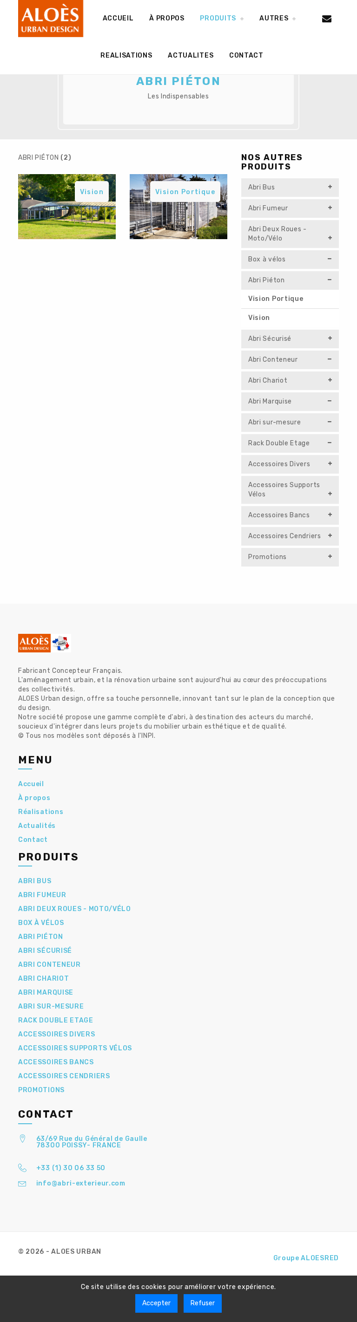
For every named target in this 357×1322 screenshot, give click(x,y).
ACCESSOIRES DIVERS (56, 1034)
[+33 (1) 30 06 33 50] (22, 1169)
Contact (33, 840)
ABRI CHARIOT (43, 979)
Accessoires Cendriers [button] (284, 536)
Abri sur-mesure (274, 422)
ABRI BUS (35, 881)
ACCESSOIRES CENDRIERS (64, 1076)
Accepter (156, 1303)
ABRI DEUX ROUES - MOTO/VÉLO (74, 909)
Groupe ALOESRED (306, 1258)
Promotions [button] (267, 557)
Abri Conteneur (273, 360)
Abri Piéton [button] (266, 280)
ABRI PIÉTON (40, 937)
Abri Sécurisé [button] (269, 339)
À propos (34, 798)
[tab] (290, 187)
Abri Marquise (270, 401)
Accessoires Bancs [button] (279, 515)
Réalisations (40, 812)
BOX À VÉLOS (41, 923)
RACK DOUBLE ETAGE (55, 1020)
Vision (259, 318)
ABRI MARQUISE (45, 992)
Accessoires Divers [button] (279, 464)
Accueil (31, 784)
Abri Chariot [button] (267, 380)
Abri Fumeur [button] (268, 208)
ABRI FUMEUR (42, 895)
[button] (222, 18)
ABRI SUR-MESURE (51, 1006)
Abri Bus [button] (261, 187)
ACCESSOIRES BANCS (56, 1062)
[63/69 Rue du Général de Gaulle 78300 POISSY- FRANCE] (22, 1140)
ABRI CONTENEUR (49, 965)
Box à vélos (267, 259)
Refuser (203, 1303)
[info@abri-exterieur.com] (22, 1185)
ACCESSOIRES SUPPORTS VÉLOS (75, 1048)
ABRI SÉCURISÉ (45, 951)
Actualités (37, 826)
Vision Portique (276, 299)
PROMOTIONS (41, 1090)
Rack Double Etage (279, 443)
